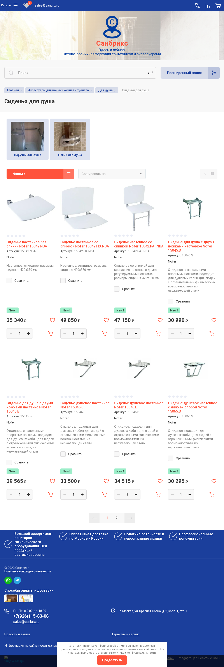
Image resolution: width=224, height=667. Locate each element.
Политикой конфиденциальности (133, 652)
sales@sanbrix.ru (47, 5)
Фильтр (19, 174)
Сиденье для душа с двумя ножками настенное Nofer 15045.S (191, 246)
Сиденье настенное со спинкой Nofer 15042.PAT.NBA (138, 244)
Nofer (11, 257)
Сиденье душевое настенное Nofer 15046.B (138, 405)
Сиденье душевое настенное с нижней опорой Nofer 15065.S (192, 407)
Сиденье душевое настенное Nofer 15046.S (85, 405)
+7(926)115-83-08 (31, 616)
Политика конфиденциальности (27, 571)
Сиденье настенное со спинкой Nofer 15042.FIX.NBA (84, 244)
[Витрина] (212, 174)
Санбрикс (112, 43)
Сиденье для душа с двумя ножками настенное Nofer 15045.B (30, 407)
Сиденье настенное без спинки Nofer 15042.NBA (27, 244)
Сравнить (21, 281)
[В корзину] (51, 333)
